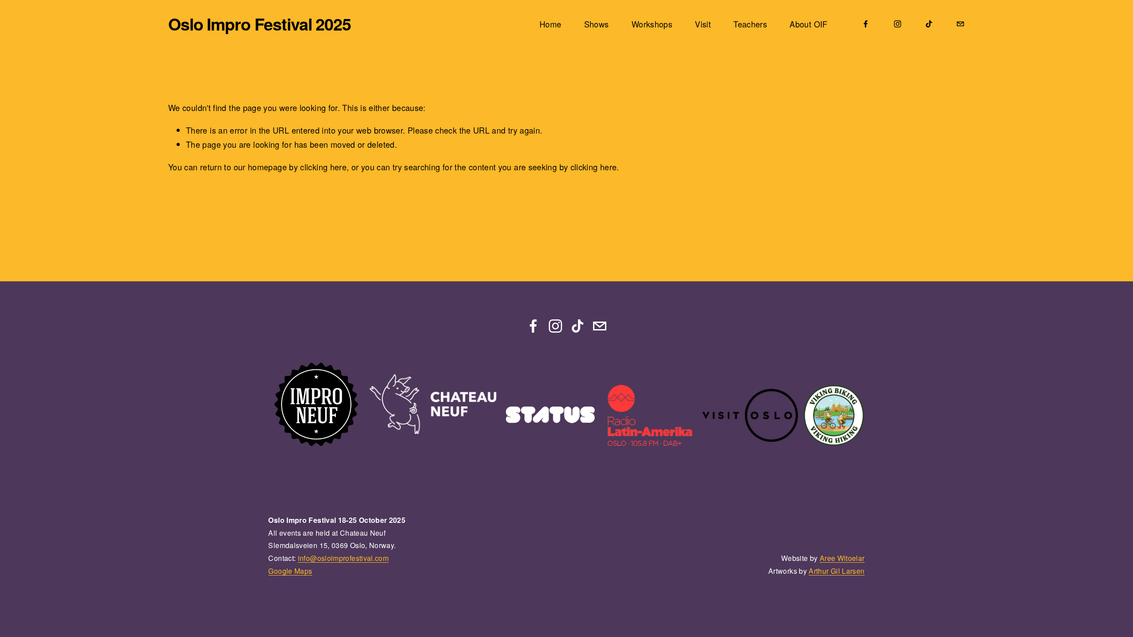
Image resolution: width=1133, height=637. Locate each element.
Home (550, 24)
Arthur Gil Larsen (836, 571)
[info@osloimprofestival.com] (960, 23)
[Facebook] (865, 23)
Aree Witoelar (842, 558)
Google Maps (290, 571)
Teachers (750, 24)
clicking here (323, 167)
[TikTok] (929, 23)
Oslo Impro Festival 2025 (259, 24)
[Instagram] (897, 23)
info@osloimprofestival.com (343, 558)
